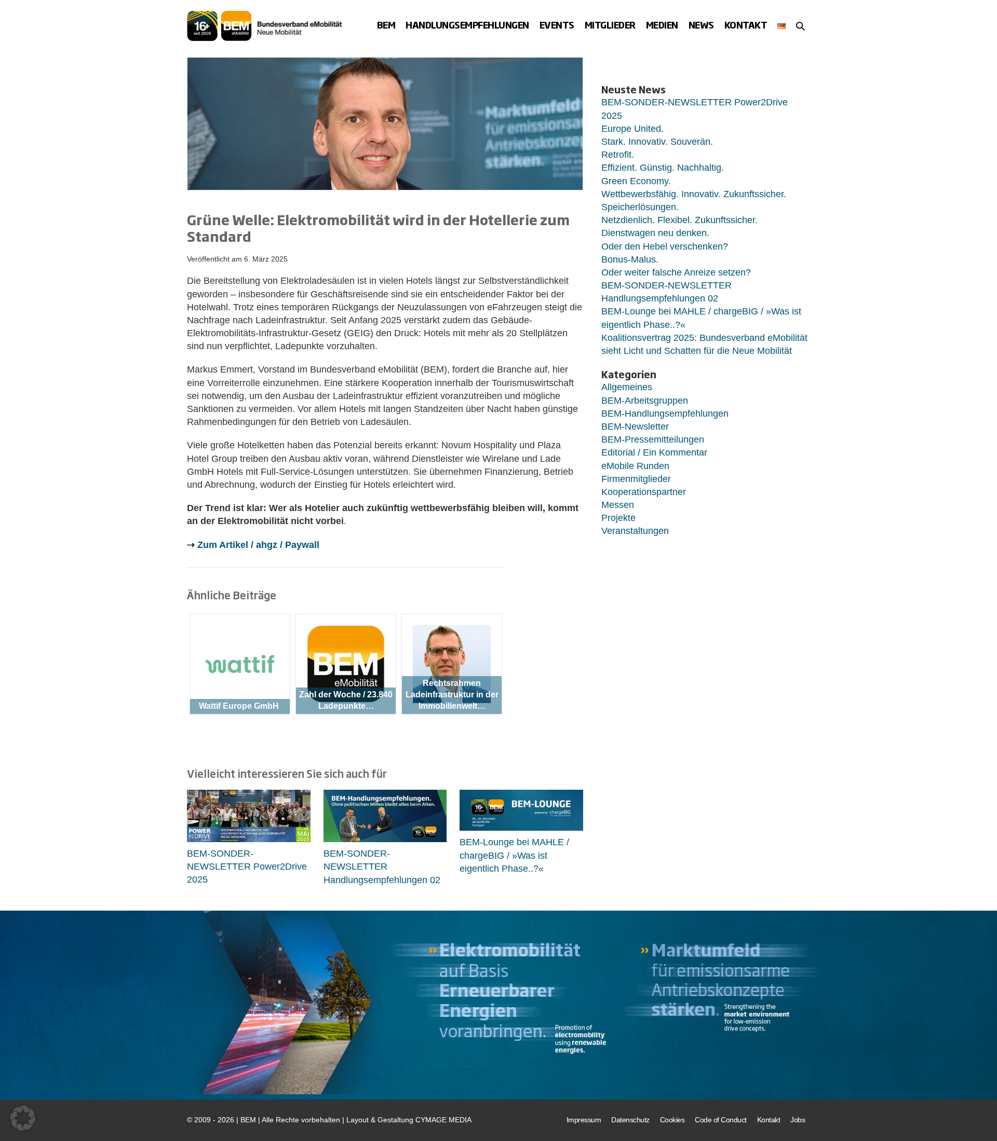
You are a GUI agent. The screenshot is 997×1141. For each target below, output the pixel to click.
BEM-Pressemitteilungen (652, 439)
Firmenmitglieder (636, 479)
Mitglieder (610, 25)
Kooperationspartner (643, 492)
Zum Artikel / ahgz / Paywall (258, 545)
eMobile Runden (635, 466)
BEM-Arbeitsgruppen (644, 400)
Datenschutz (630, 1120)
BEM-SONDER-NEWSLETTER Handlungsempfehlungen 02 (382, 866)
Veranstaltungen (635, 531)
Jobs (797, 1120)
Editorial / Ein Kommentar (654, 452)
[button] (800, 26)
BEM (386, 25)
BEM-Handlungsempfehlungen (665, 413)
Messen (617, 505)
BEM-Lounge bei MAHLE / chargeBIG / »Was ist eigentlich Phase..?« (514, 855)
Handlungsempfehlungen (467, 25)
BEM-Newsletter (635, 426)
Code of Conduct (721, 1120)
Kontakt (745, 25)
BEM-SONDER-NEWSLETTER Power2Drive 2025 (247, 866)
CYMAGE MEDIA (443, 1120)
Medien (662, 25)
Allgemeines (626, 387)
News (701, 25)
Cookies (672, 1120)
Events (557, 25)
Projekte (618, 518)
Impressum (584, 1120)
